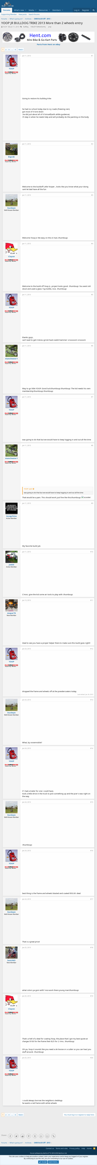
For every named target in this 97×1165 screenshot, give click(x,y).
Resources (43, 10)
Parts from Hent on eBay (48, 44)
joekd (11, 564)
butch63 (11, 960)
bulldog (25, 27)
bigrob (11, 156)
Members (56, 10)
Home (89, 1148)
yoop (49, 27)
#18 (91, 947)
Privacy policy (74, 1148)
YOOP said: (28, 489)
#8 (92, 445)
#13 (91, 700)
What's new (19, 10)
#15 (91, 802)
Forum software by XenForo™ (48, 1153)
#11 (91, 600)
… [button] (12, 49)
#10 (91, 552)
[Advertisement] (59, 77)
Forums (6, 10)
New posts (23, 14)
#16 (91, 851)
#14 (91, 748)
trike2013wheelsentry (38, 27)
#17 (91, 899)
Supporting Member (9, 14)
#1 (92, 56)
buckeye (11, 208)
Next (20, 49)
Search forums (34, 14)
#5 (92, 295)
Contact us (50, 1148)
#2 (92, 144)
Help (83, 1148)
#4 (92, 244)
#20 (91, 1058)
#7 (92, 397)
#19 (91, 996)
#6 (92, 346)
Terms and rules (62, 1148)
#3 (92, 195)
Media (31, 10)
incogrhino (11, 516)
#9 (92, 503)
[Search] (93, 10)
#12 (91, 649)
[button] (26, 10)
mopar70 (11, 613)
